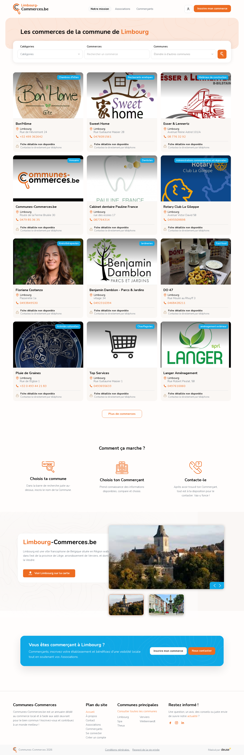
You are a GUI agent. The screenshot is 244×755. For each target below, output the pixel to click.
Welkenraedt (147, 721)
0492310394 (102, 303)
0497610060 (176, 386)
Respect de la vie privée (146, 749)
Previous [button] (213, 585)
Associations (122, 9)
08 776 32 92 (177, 136)
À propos (91, 716)
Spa (119, 721)
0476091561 (102, 136)
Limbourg (123, 717)
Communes (161, 46)
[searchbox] (183, 54)
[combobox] (183, 54)
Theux (121, 725)
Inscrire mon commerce (212, 8)
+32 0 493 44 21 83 (33, 386)
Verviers (145, 717)
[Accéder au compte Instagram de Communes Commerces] (176, 723)
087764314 (102, 220)
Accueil (90, 712)
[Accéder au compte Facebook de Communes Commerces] (170, 723)
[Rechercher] (222, 54)
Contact (90, 720)
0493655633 (102, 386)
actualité (192, 716)
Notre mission (100, 9)
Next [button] (220, 585)
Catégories (27, 46)
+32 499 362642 (31, 136)
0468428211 (176, 303)
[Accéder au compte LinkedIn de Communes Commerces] (183, 723)
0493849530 (29, 303)
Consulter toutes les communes (137, 711)
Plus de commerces (122, 414)
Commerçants (144, 9)
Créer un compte (96, 737)
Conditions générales (117, 749)
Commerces (94, 46)
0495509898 (176, 220)
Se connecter (94, 733)
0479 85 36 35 (30, 220)
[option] (166, 557)
